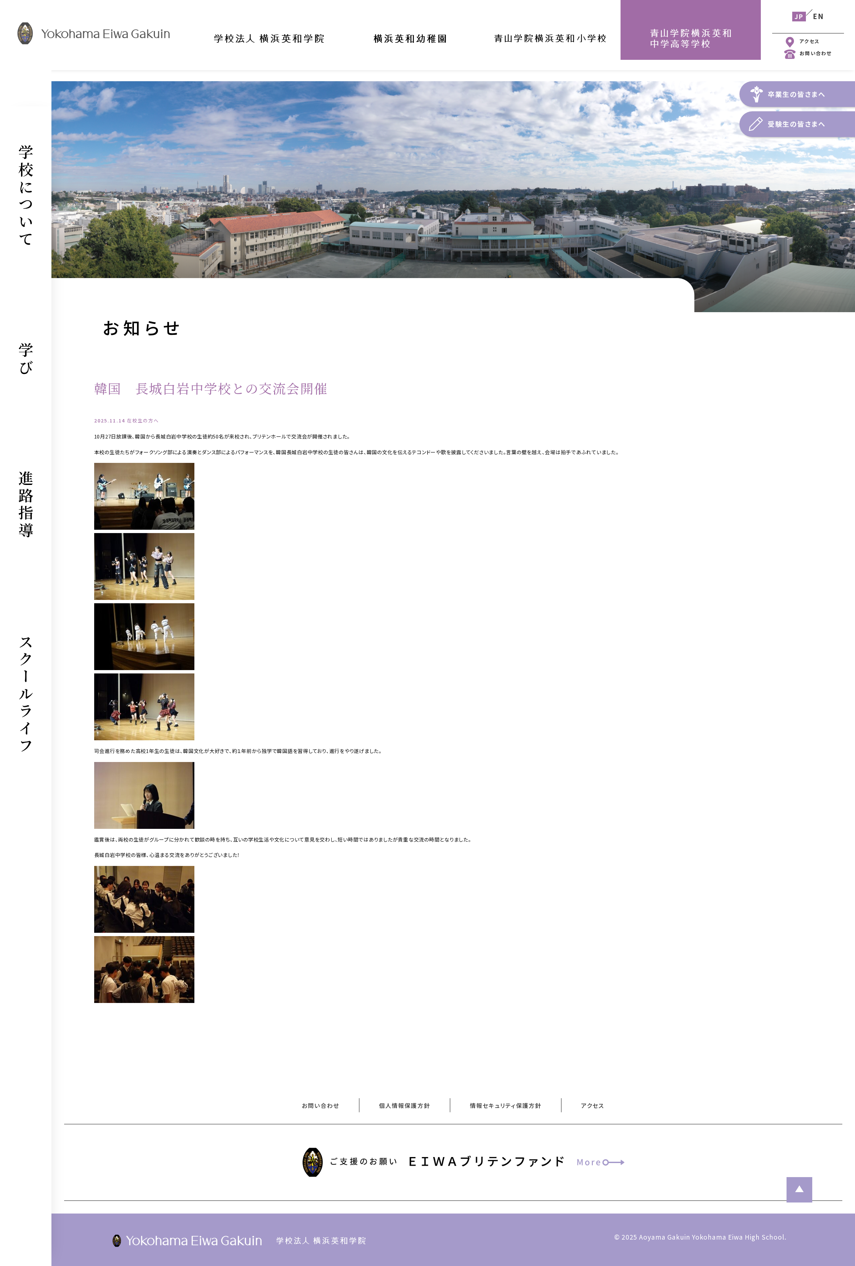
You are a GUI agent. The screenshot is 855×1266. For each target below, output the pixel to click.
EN (818, 16)
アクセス (810, 40)
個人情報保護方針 (404, 1105)
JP (799, 16)
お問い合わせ (816, 52)
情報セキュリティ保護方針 (506, 1105)
